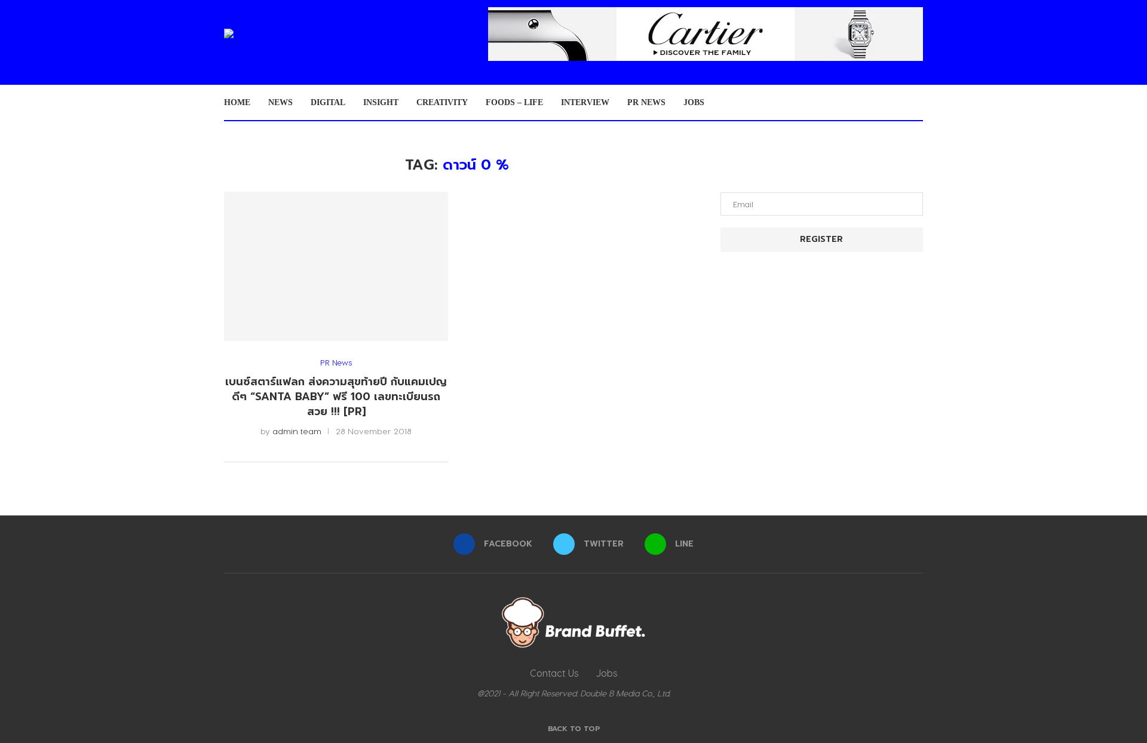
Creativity (442, 102)
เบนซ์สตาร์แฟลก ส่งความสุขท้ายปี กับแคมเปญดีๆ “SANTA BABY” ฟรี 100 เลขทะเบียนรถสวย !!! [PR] (336, 396)
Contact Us (554, 672)
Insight (380, 102)
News (280, 102)
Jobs (693, 102)
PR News (646, 102)
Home (237, 102)
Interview (585, 102)
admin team (296, 431)
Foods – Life (514, 102)
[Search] (917, 102)
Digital (328, 102)
